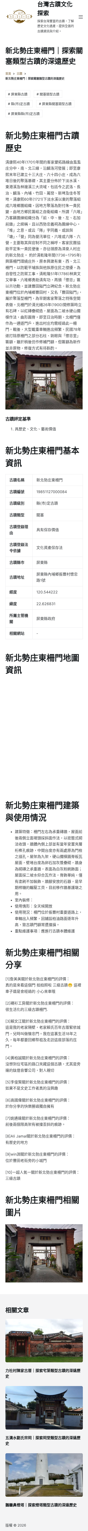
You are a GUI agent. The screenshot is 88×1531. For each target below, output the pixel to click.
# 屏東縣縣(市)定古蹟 (24, 114)
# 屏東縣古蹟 (17, 94)
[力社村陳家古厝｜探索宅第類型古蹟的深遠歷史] (44, 1341)
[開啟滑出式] (81, 17)
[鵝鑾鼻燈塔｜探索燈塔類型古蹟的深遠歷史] (44, 1475)
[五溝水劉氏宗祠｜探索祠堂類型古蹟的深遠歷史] (44, 1408)
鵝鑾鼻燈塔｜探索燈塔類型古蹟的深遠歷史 (41, 1505)
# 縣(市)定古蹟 (19, 104)
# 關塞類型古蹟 (48, 94)
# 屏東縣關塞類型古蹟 (55, 104)
